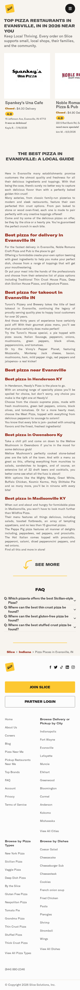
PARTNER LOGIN (40, 702)
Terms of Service (15, 804)
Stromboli (46, 930)
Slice (11, 652)
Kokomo (45, 813)
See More (47, 564)
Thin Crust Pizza (15, 926)
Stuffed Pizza (13, 935)
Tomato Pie (12, 910)
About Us (11, 727)
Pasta (44, 906)
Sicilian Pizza (13, 861)
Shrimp (44, 922)
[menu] (70, 8)
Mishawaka (47, 821)
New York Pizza (15, 853)
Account (10, 788)
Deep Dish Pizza (15, 878)
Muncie (44, 764)
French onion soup (52, 890)
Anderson (46, 804)
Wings (44, 939)
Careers (10, 735)
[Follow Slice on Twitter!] (56, 668)
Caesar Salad (49, 849)
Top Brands (12, 772)
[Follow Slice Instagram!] (73, 668)
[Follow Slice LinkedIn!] (67, 668)
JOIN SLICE (40, 687)
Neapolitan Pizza (16, 902)
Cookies (45, 882)
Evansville (46, 748)
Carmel (44, 796)
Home (9, 719)
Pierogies (46, 914)
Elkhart (45, 772)
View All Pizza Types (18, 953)
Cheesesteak (48, 874)
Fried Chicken (49, 898)
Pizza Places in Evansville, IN (54, 652)
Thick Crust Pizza (16, 943)
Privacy (10, 796)
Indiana (25, 652)
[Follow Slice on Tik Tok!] (61, 668)
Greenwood (47, 780)
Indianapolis (48, 731)
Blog (8, 743)
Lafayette (46, 756)
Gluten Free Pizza (16, 894)
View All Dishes (50, 949)
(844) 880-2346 (15, 969)
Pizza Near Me (14, 752)
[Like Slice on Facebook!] (50, 668)
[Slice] (10, 9)
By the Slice (12, 886)
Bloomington (48, 788)
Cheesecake (48, 857)
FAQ (7, 780)
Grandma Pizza (15, 918)
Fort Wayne (47, 739)
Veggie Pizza (13, 869)
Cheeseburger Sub (52, 865)
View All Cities (49, 831)
